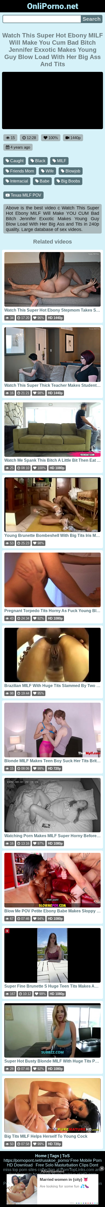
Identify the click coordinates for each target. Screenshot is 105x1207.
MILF (61, 161)
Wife (49, 171)
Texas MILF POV (25, 195)
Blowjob (72, 171)
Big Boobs (70, 181)
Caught (16, 161)
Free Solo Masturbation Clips (62, 1165)
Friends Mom (21, 171)
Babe (44, 181)
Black (39, 161)
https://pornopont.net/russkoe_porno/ (36, 1160)
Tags (54, 1156)
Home (41, 1156)
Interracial (18, 181)
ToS (66, 1156)
